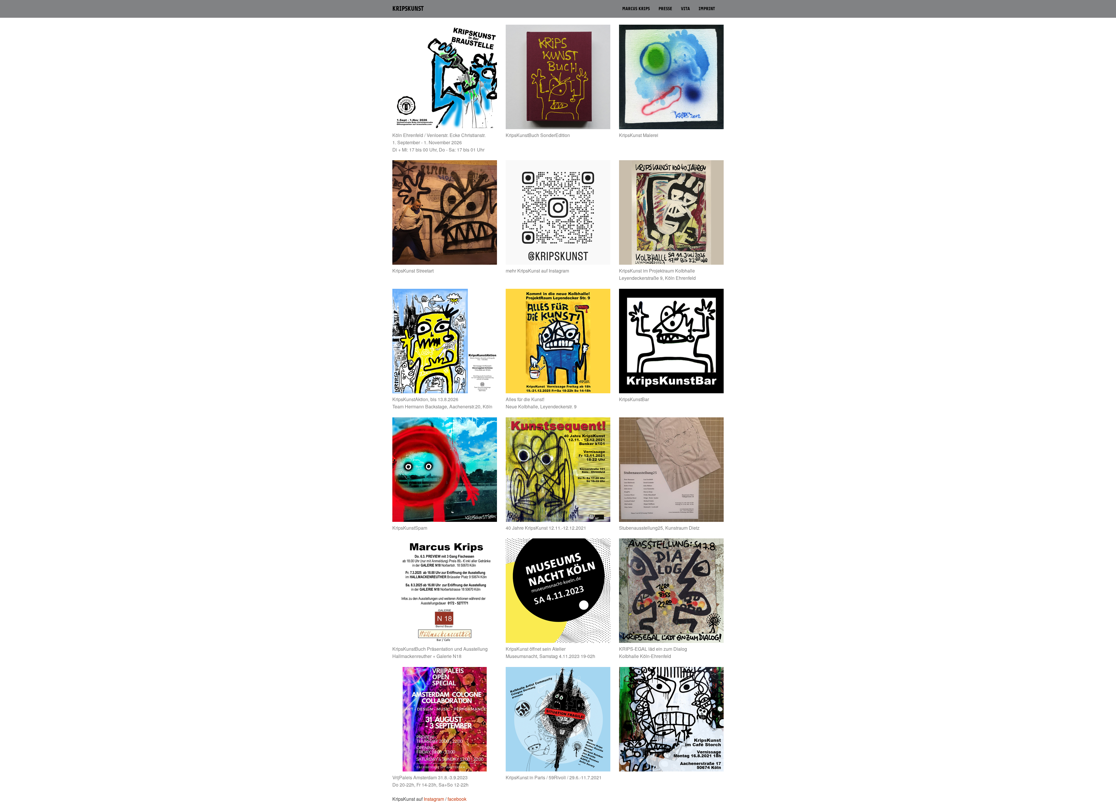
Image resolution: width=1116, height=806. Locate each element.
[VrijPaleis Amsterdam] (444, 719)
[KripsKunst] (671, 212)
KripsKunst (408, 8)
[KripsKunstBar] (671, 341)
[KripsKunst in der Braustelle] (444, 77)
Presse (665, 8)
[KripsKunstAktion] (444, 341)
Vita (685, 8)
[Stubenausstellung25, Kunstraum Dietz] (671, 469)
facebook (457, 799)
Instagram (434, 799)
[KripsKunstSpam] (444, 469)
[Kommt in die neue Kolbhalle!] (558, 341)
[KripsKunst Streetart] (444, 212)
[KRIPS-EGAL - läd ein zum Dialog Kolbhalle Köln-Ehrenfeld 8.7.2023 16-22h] (671, 590)
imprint (707, 8)
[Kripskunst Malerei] (671, 77)
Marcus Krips (636, 8)
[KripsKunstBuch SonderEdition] (558, 77)
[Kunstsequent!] (558, 469)
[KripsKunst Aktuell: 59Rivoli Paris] (558, 719)
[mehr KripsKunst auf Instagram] (558, 212)
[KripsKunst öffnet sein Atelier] (558, 590)
